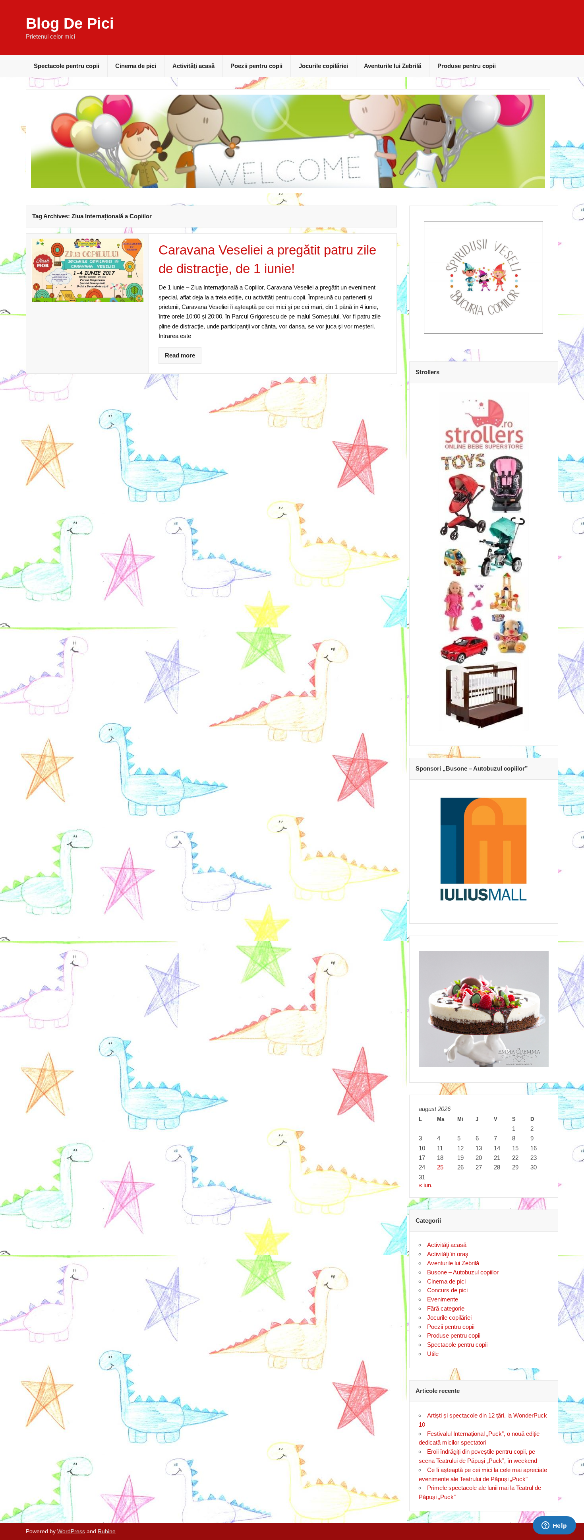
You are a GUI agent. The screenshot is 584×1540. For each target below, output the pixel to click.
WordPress (71, 1531)
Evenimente (442, 1299)
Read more (180, 355)
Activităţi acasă (193, 65)
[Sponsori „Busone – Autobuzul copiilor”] (484, 848)
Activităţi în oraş (447, 1254)
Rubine (107, 1531)
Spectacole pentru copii (66, 65)
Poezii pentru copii (256, 65)
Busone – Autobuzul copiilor (463, 1272)
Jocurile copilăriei (323, 65)
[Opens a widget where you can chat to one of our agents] (554, 1526)
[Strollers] (484, 561)
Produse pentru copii (466, 65)
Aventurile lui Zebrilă (392, 65)
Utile (433, 1353)
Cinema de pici (135, 65)
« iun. (426, 1185)
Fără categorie (445, 1308)
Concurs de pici (447, 1290)
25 (440, 1167)
